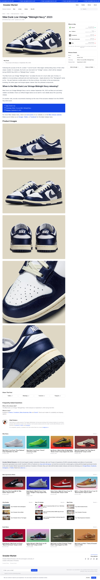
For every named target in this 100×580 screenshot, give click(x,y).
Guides (83, 5)
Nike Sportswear (15, 13)
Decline (88, 577)
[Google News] (97, 559)
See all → (95, 433)
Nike (14, 9)
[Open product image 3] (33, 237)
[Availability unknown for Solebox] (95, 31)
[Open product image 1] (33, 146)
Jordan (19, 9)
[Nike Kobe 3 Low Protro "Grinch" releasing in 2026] (38, 445)
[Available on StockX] (95, 27)
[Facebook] (85, 559)
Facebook (33, 117)
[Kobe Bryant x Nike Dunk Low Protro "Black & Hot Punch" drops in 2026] (13, 538)
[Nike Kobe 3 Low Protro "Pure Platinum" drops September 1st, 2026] (13, 445)
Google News (86, 466)
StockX (36, 412)
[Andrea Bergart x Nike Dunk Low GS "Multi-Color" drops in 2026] (38, 538)
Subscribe (34, 570)
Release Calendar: (6, 9)
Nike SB (32, 9)
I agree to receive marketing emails (12, 573)
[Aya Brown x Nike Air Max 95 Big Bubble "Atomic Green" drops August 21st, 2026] (62, 445)
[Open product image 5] (33, 356)
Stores (89, 5)
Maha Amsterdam (24, 412)
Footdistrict (16, 412)
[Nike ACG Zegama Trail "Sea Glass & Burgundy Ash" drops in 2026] (86, 445)
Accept (93, 577)
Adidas (26, 9)
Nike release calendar (55, 115)
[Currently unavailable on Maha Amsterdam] (95, 39)
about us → (23, 467)
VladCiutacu (13, 420)
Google (21, 117)
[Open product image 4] (33, 292)
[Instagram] (88, 559)
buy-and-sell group (45, 464)
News (77, 5)
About (95, 5)
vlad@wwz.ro (45, 427)
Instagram (28, 425)
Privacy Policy (13, 563)
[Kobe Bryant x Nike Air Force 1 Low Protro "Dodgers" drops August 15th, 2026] (38, 487)
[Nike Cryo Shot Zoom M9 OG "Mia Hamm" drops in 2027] (13, 487)
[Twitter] (91, 559)
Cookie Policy (5, 563)
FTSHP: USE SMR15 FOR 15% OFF (27, 1)
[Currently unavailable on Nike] (95, 43)
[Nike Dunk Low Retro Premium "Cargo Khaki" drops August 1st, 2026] (62, 538)
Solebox (11, 412)
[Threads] (94, 559)
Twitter (26, 117)
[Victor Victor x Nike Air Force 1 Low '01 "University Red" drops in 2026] (62, 487)
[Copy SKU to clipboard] (83, 57)
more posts (29, 115)
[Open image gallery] (33, 39)
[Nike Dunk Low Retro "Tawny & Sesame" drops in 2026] (86, 538)
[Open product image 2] (33, 191)
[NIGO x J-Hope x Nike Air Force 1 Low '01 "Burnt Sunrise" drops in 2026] (86, 487)
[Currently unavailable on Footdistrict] (95, 35)
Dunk (22, 13)
